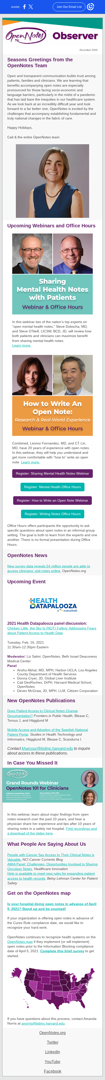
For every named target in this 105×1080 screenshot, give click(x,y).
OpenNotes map (20, 942)
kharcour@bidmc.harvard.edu (47, 748)
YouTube (52, 1062)
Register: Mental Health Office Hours (52, 487)
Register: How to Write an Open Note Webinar (52, 500)
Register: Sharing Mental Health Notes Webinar (52, 473)
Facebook (52, 1071)
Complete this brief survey (62, 951)
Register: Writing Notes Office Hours (53, 514)
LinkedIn (52, 1052)
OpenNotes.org (52, 1033)
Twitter (52, 1042)
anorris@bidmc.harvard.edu (43, 1023)
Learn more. (21, 345)
